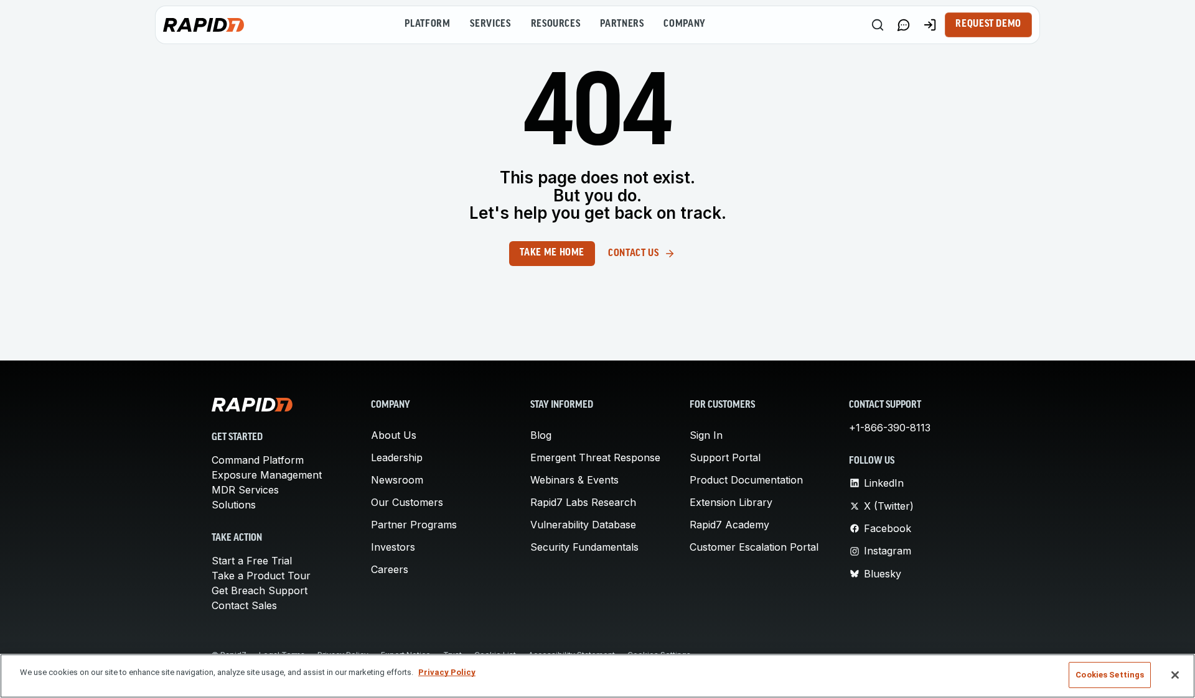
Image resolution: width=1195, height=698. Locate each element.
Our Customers (407, 502)
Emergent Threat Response (595, 457)
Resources (556, 24)
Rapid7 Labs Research (583, 502)
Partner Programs (414, 524)
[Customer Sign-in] (930, 25)
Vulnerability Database (583, 524)
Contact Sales (244, 605)
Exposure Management (267, 475)
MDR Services (245, 490)
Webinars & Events (574, 480)
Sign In (706, 435)
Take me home (552, 253)
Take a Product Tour (261, 575)
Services (490, 24)
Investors (393, 547)
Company (684, 24)
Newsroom (397, 480)
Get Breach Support (259, 590)
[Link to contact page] (904, 25)
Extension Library (731, 502)
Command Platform (258, 460)
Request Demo (988, 24)
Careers (389, 569)
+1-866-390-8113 (889, 427)
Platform (427, 24)
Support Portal (725, 457)
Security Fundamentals (584, 547)
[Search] (877, 25)
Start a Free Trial (252, 560)
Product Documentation (746, 480)
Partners (622, 24)
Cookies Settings (1110, 674)
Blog (540, 435)
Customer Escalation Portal (754, 547)
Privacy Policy (447, 672)
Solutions (234, 504)
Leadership (397, 457)
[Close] (1175, 675)
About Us (393, 435)
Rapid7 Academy (729, 524)
